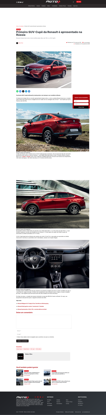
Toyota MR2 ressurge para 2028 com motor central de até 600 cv (60, 373)
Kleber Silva (20, 42)
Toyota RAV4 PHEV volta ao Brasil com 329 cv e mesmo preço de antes (61, 381)
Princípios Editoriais (59, 411)
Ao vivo (79, 1)
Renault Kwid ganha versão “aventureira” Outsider (31, 306)
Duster (28, 156)
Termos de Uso (78, 411)
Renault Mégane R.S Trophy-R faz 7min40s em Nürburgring (33, 303)
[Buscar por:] (73, 2)
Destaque (18, 29)
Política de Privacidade (69, 411)
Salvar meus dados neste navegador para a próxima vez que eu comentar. (35, 337)
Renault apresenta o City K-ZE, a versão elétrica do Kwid (32, 309)
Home (17, 26)
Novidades (21, 26)
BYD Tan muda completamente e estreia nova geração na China (31, 373)
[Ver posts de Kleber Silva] (17, 43)
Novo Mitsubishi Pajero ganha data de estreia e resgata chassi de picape (33, 381)
